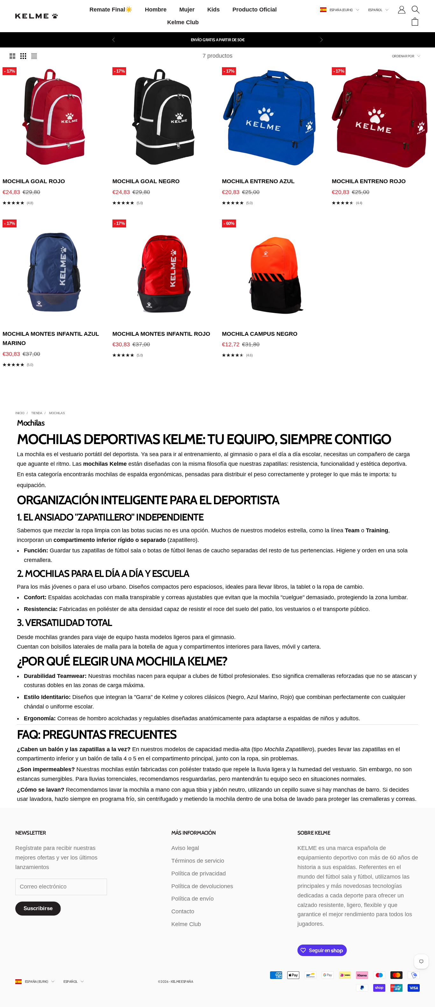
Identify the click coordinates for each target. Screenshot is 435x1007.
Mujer (187, 9)
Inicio (19, 413)
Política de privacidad (198, 873)
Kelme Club (183, 22)
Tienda (36, 413)
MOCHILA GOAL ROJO (34, 181)
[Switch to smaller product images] (23, 56)
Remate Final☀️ (110, 9)
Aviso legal (185, 848)
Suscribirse (38, 908)
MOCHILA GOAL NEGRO (146, 181)
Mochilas (57, 413)
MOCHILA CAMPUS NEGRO (259, 334)
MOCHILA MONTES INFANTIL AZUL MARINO (51, 339)
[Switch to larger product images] (12, 56)
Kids (213, 9)
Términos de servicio (197, 861)
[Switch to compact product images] (34, 56)
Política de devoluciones (202, 886)
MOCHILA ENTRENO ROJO (369, 181)
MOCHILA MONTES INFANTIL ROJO (161, 334)
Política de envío (192, 899)
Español (375, 10)
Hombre (156, 9)
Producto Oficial (254, 9)
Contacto (182, 911)
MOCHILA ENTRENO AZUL (258, 181)
